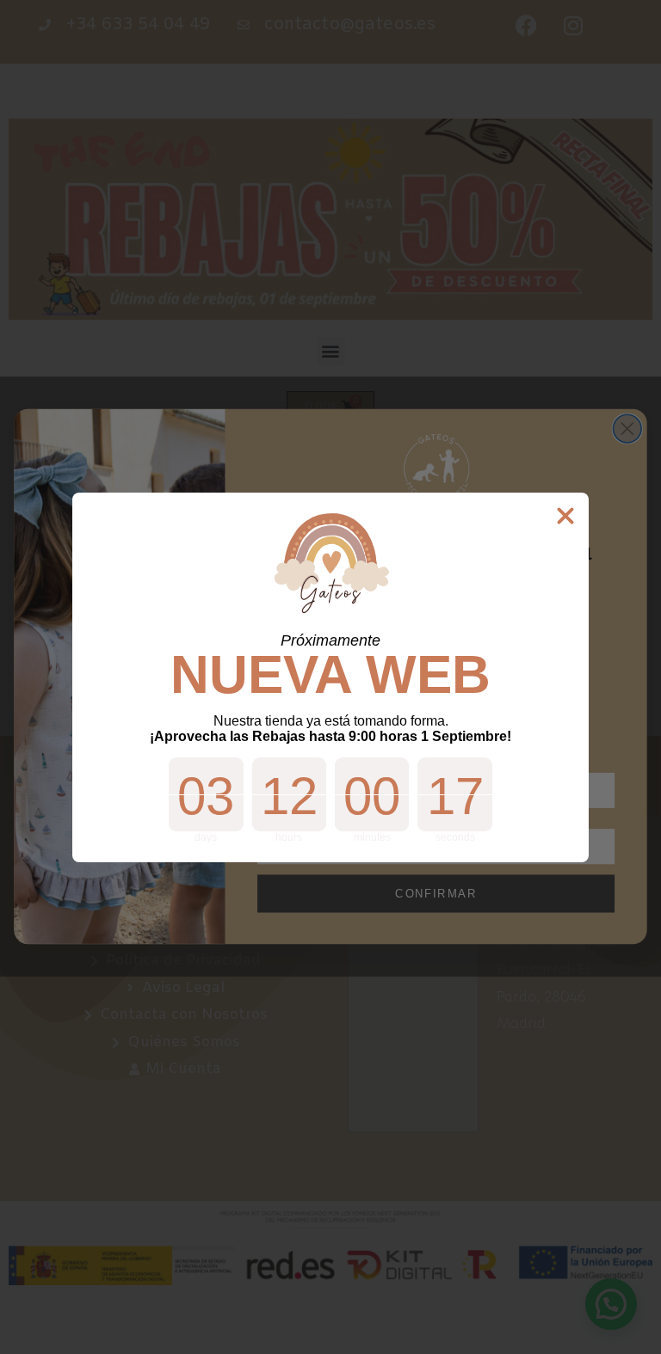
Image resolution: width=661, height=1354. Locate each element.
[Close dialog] (565, 515)
